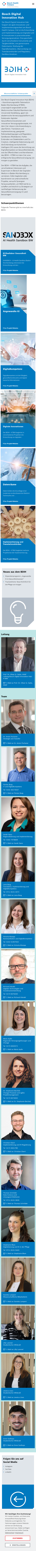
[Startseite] (10, 4)
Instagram (8, 1466)
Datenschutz (9, 1533)
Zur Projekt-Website (11, 270)
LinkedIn (8, 1472)
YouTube (8, 1469)
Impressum (19, 1533)
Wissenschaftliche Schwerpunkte (16, 93)
